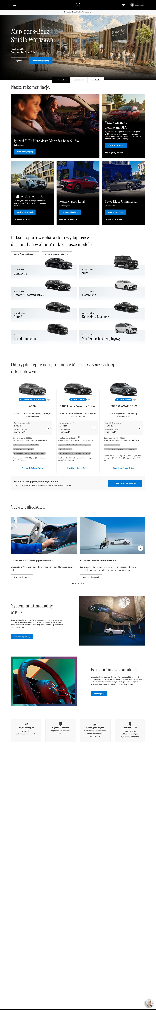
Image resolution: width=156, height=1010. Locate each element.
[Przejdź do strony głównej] (78, 4)
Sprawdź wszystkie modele (25, 254)
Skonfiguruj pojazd (114, 152)
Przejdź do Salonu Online (32, 468)
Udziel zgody (99, 693)
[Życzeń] (123, 5)
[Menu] (14, 5)
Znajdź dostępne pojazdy (125, 483)
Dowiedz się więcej (40, 60)
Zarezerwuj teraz (22, 219)
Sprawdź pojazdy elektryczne (57, 254)
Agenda (19, 60)
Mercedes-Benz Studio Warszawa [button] (76, 12)
